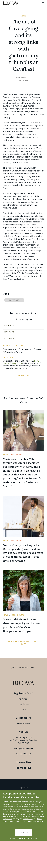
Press (38, 349)
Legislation (24, 704)
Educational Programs (15, 352)
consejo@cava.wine (23, 748)
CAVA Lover (26, 349)
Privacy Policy (16, 363)
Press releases (23, 723)
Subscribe (23, 375)
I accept (23, 832)
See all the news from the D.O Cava (23, 642)
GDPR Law (8, 357)
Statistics (24, 709)
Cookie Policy (28, 819)
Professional (11, 349)
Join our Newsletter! (23, 667)
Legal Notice (23, 788)
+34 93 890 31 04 (23, 753)
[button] (43, 3)
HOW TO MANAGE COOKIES (23, 838)
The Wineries (23, 699)
